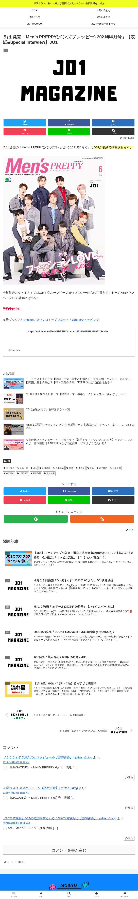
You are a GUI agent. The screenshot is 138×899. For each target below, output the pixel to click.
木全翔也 (103, 468)
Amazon (28, 319)
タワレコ (42, 319)
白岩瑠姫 (10, 473)
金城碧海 (50, 473)
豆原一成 (24, 468)
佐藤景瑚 (117, 468)
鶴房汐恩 (37, 473)
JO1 (8, 461)
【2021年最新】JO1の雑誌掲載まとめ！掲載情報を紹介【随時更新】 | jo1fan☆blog (59, 818)
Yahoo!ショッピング (85, 319)
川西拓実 (24, 473)
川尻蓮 (81, 468)
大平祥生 (10, 468)
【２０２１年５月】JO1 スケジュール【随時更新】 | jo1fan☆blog (47, 757)
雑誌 (71, 468)
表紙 (92, 468)
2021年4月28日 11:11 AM (16, 762)
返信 (130, 777)
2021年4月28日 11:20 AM (16, 823)
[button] (128, 515)
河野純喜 (46, 468)
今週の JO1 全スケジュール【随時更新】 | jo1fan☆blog (40, 788)
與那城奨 (60, 468)
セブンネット (60, 319)
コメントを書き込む (69, 850)
